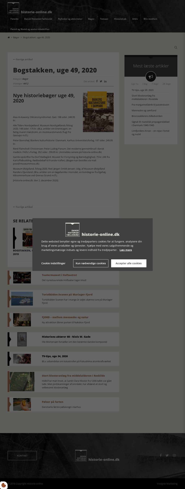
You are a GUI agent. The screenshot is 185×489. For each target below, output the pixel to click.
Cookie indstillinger (53, 263)
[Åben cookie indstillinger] (4, 485)
